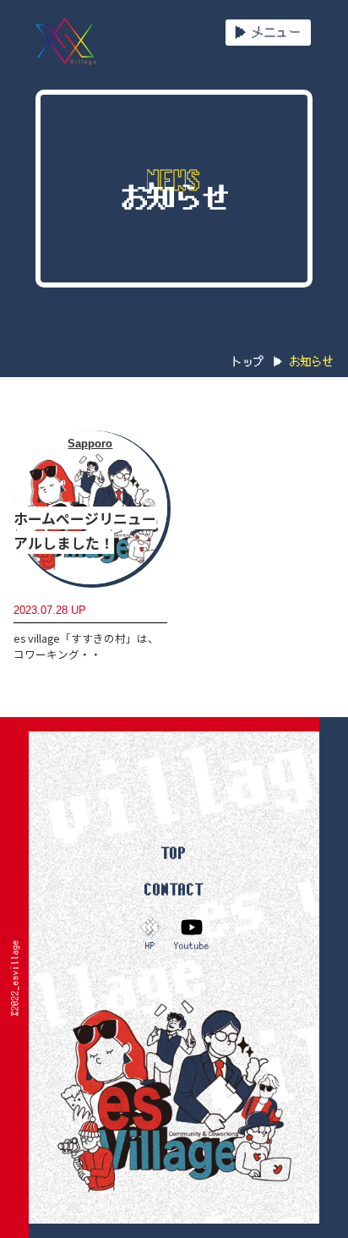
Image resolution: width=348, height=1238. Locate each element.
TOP (174, 853)
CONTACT (174, 889)
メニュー (276, 32)
